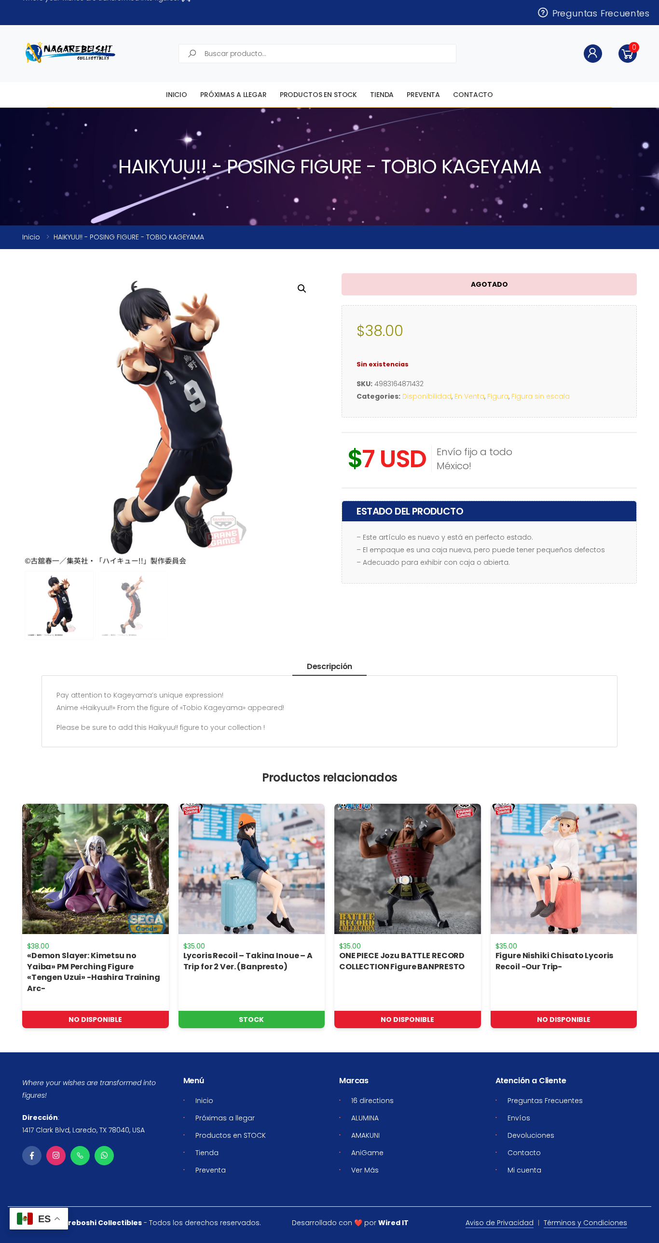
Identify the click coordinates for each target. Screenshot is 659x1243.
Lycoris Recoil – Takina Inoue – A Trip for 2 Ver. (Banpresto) (248, 961)
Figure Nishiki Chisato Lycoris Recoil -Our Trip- (554, 961)
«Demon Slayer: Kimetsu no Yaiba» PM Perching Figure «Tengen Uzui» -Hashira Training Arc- (93, 971)
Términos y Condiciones (585, 1223)
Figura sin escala (540, 396)
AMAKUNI (365, 1135)
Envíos (519, 1118)
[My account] (593, 53)
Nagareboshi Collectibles (95, 1223)
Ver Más (365, 1170)
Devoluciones (531, 1135)
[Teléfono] (80, 1155)
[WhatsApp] (104, 1155)
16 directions (372, 1100)
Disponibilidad (427, 396)
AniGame (367, 1153)
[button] (627, 53)
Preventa (423, 94)
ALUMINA (365, 1118)
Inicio (176, 94)
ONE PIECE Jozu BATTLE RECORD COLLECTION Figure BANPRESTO (402, 961)
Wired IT (393, 1223)
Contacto (473, 94)
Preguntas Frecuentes (598, 12)
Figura (497, 396)
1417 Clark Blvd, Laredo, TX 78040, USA (83, 1130)
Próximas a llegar (233, 94)
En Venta (469, 396)
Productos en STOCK (318, 94)
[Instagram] (56, 1155)
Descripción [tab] (329, 666)
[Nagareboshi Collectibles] (70, 52)
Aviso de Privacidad (500, 1223)
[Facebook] (31, 1155)
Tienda (382, 94)
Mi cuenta (524, 1170)
